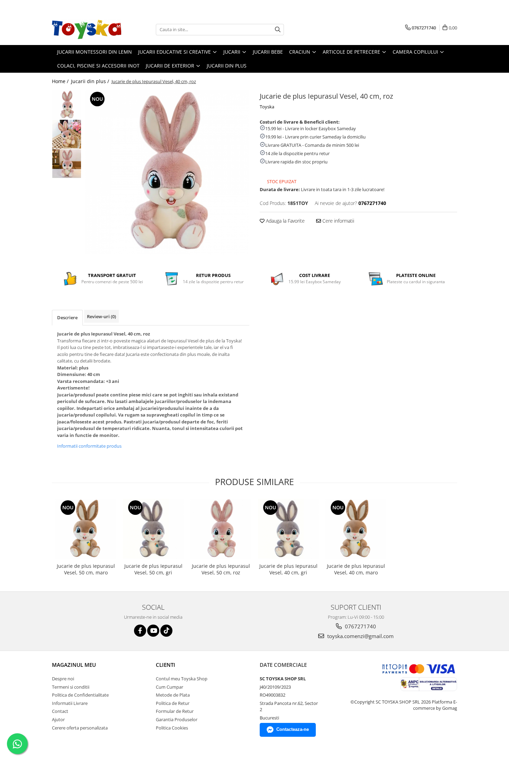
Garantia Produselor (176, 719)
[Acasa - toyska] (86, 29)
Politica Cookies (172, 728)
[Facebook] (140, 631)
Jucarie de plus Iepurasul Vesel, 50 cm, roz (221, 569)
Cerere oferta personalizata (80, 728)
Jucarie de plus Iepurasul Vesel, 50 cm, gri (153, 569)
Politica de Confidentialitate (80, 695)
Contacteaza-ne (292, 729)
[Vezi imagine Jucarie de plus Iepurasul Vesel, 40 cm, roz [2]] (66, 163)
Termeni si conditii (70, 687)
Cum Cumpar (169, 687)
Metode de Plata (173, 695)
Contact (60, 711)
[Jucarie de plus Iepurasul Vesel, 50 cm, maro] (85, 529)
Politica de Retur (172, 703)
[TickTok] (166, 631)
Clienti (165, 664)
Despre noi (63, 678)
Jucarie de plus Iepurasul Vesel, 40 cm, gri (288, 569)
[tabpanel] (167, 172)
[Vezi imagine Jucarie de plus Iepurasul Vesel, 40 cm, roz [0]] (66, 104)
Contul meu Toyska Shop (181, 678)
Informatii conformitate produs (89, 446)
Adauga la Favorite (285, 220)
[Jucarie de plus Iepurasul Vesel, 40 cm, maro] (355, 529)
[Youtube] (153, 631)
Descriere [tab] (67, 317)
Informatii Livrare (70, 703)
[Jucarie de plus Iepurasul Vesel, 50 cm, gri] (153, 529)
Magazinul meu (74, 664)
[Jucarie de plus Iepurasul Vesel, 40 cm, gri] (288, 529)
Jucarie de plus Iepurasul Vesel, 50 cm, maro (86, 569)
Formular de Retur (175, 711)
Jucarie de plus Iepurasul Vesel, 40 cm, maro (356, 569)
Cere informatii (337, 220)
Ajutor (58, 719)
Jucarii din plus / (90, 81)
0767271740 (359, 626)
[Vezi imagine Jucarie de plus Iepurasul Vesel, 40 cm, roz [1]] (66, 134)
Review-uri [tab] (101, 316)
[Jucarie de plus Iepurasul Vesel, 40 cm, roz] (167, 172)
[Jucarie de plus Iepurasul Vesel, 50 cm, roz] (220, 529)
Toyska (267, 107)
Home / (61, 81)
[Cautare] (277, 29)
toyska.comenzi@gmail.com (360, 636)
